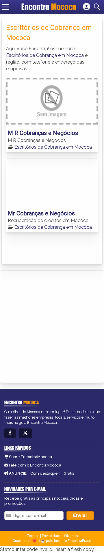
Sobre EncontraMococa (30, 457)
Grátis (69, 473)
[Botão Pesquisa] (98, 7)
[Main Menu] (6, 7)
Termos (33, 536)
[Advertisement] (52, 325)
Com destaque (44, 473)
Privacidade (52, 536)
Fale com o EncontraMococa (35, 465)
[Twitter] (25, 433)
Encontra (48, 7)
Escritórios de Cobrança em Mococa (45, 55)
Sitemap (71, 536)
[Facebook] (10, 433)
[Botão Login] (86, 7)
